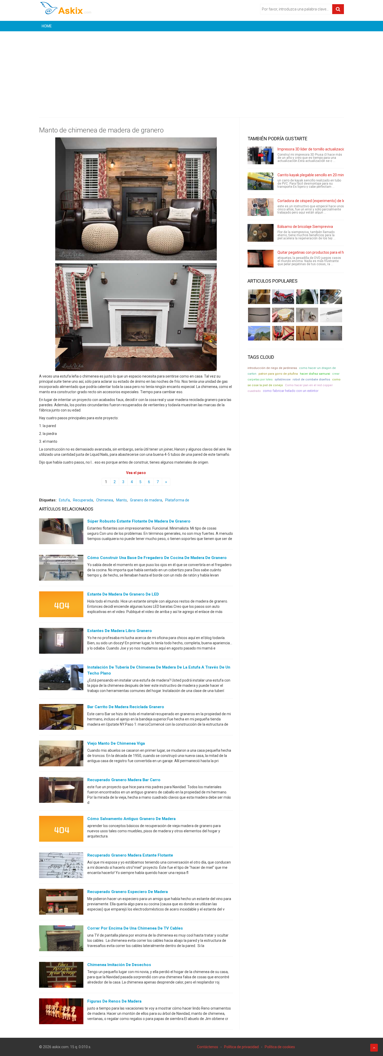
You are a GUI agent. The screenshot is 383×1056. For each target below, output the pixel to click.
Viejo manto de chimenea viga (116, 743)
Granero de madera (146, 500)
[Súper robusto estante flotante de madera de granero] (61, 532)
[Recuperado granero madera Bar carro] (61, 791)
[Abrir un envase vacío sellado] (283, 315)
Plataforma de (177, 500)
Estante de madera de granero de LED (123, 594)
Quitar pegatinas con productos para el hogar (314, 252)
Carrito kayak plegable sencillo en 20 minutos (314, 175)
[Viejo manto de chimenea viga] (61, 754)
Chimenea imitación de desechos (119, 964)
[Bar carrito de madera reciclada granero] (61, 718)
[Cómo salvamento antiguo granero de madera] (61, 830)
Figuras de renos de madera (114, 1001)
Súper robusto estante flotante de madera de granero (138, 521)
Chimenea (104, 500)
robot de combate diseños (311, 379)
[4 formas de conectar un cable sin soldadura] (307, 333)
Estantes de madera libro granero (119, 630)
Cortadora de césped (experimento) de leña (313, 201)
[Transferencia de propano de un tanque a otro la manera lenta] (331, 297)
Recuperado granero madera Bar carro (123, 780)
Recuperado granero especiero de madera (127, 891)
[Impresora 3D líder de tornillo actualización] (261, 155)
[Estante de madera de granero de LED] (61, 605)
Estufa (64, 500)
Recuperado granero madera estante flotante (130, 855)
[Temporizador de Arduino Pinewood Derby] (259, 297)
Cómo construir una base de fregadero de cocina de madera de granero (157, 557)
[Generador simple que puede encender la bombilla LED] (331, 333)
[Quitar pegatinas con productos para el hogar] (261, 259)
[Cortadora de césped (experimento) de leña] (261, 207)
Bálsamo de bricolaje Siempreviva (305, 226)
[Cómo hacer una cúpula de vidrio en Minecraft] (259, 333)
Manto (121, 500)
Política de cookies (280, 1047)
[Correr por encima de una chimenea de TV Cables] (61, 939)
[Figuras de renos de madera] (61, 1012)
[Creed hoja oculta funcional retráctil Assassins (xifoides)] (331, 315)
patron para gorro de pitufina (278, 373)
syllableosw (283, 379)
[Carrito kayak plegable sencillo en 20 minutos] (261, 181)
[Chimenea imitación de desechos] (61, 976)
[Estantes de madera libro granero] (61, 642)
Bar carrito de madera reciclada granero (125, 707)
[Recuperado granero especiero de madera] (61, 903)
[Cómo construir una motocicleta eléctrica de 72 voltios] (283, 297)
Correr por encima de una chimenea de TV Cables (135, 928)
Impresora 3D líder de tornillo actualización (312, 149)
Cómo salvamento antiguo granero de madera (131, 818)
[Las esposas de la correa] (259, 315)
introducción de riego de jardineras (272, 368)
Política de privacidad (241, 1047)
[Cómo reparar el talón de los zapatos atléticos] (307, 297)
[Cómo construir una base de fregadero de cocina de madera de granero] (61, 569)
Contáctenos (207, 1047)
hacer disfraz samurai (315, 373)
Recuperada (83, 500)
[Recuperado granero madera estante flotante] (61, 866)
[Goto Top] (374, 1047)
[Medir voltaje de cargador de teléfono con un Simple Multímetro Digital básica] (283, 333)
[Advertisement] (191, 70)
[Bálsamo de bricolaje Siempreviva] (261, 233)
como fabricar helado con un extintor (290, 391)
